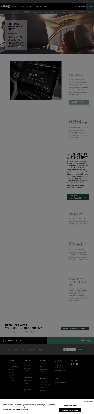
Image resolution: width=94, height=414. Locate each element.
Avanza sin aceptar (88, 401)
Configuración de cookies (70, 405)
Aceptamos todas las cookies (70, 410)
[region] (47, 406)
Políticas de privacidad (22, 409)
